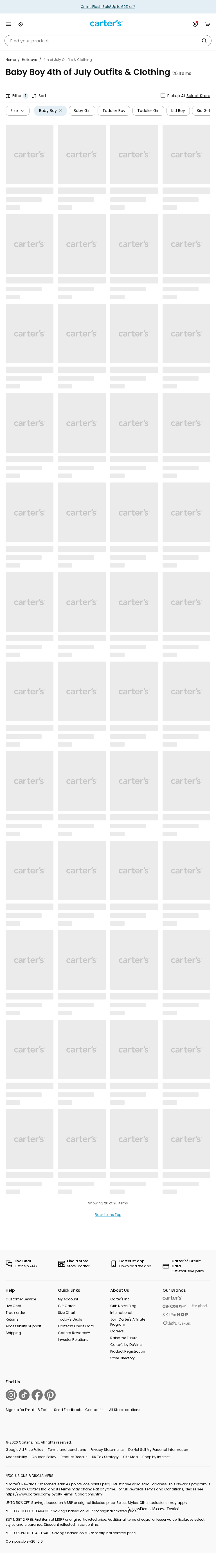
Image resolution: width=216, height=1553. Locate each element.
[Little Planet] (199, 1306)
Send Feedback (67, 1409)
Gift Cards (67, 1305)
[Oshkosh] (174, 1306)
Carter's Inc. (120, 1299)
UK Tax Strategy (105, 1456)
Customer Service (21, 1299)
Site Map (130, 1456)
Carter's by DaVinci (126, 1344)
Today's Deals (70, 1319)
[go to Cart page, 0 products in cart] (207, 24)
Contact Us (95, 1409)
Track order (15, 1312)
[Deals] (21, 24)
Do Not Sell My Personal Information (158, 1449)
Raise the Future (123, 1337)
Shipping (13, 1332)
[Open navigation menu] (8, 24)
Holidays (29, 59)
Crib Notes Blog (123, 1305)
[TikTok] (24, 1394)
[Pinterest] (50, 1395)
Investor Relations (73, 1339)
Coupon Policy (44, 1456)
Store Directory (122, 1358)
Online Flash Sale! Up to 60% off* (108, 6)
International (121, 1312)
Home (11, 59)
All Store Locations (124, 1409)
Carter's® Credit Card (76, 1326)
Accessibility (16, 1456)
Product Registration (127, 1351)
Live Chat (13, 1305)
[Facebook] (37, 1395)
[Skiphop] (175, 1314)
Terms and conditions (67, 1449)
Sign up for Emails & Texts (28, 1409)
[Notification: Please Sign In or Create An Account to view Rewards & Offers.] (195, 24)
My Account (68, 1299)
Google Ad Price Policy (24, 1449)
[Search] (204, 40)
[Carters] (172, 1298)
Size (14, 110)
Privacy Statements (107, 1449)
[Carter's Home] (108, 23)
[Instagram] (11, 1395)
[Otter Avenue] (177, 1323)
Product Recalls (74, 1456)
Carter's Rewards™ (74, 1332)
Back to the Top (108, 1214)
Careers (117, 1331)
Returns (12, 1319)
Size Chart (66, 1312)
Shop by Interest (156, 1456)
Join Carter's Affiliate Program (127, 1322)
